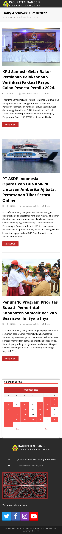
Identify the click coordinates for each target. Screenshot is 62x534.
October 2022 (11, 17)
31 (8, 424)
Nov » (47, 429)
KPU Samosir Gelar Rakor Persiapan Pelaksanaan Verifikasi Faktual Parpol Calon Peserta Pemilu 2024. (28, 79)
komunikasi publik (30, 93)
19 (25, 414)
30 (54, 419)
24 (8, 419)
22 (47, 414)
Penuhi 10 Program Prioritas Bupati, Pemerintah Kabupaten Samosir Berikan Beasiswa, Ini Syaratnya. (30, 310)
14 (40, 409)
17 (8, 414)
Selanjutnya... (10, 124)
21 (40, 414)
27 (33, 419)
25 (16, 419)
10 (8, 409)
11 (16, 409)
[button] (58, 3)
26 (25, 419)
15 (47, 409)
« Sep (16, 429)
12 (25, 409)
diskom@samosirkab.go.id (31, 465)
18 (16, 414)
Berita (48, 93)
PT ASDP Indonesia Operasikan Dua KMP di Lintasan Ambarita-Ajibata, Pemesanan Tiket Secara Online (29, 189)
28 (40, 419)
